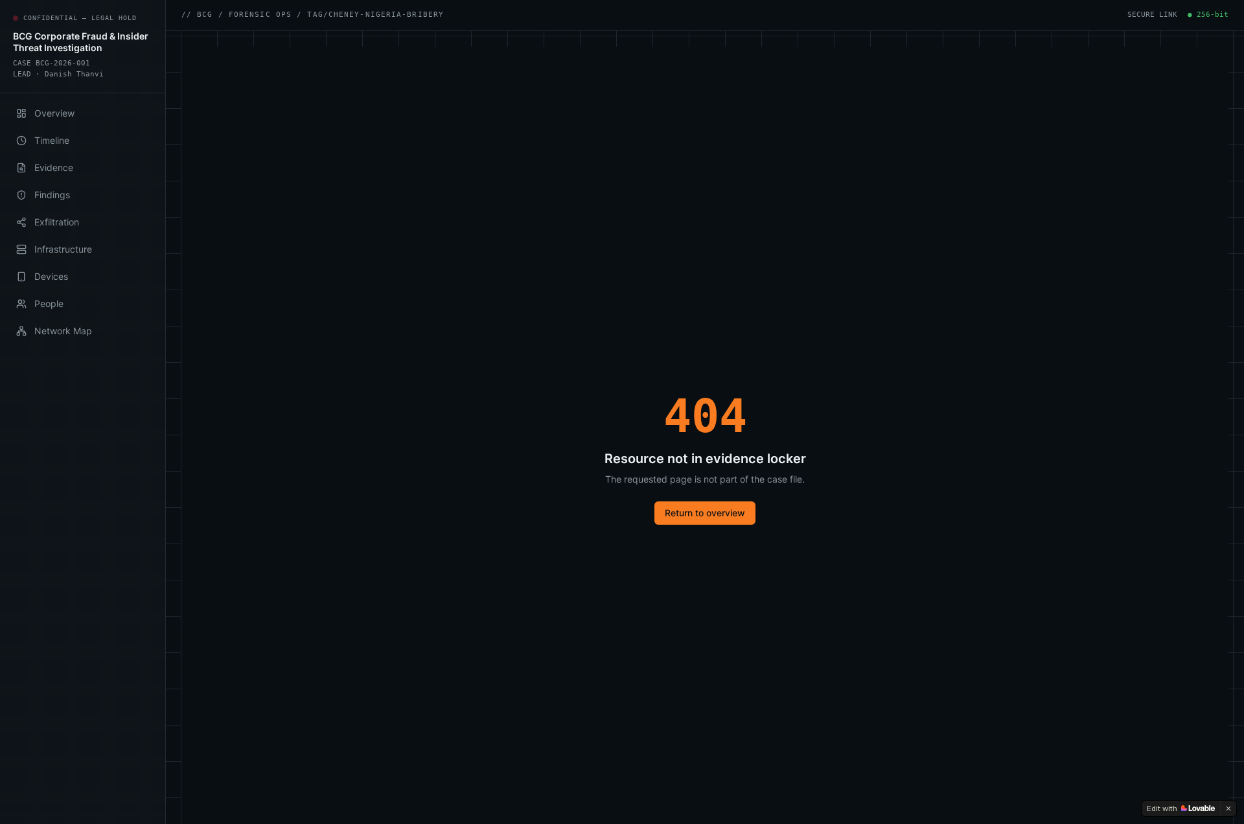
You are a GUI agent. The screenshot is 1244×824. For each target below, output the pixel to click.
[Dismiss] (1228, 808)
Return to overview (705, 512)
